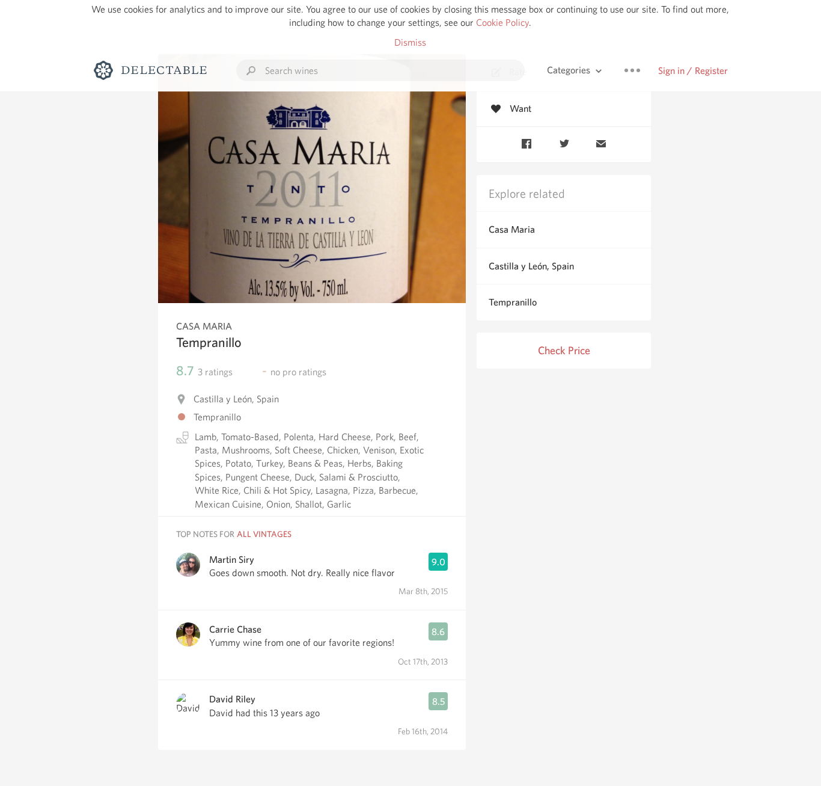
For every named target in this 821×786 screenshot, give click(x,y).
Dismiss (410, 42)
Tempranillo (513, 302)
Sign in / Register (693, 70)
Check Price (564, 350)
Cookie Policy (502, 22)
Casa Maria (512, 229)
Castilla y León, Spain (531, 266)
